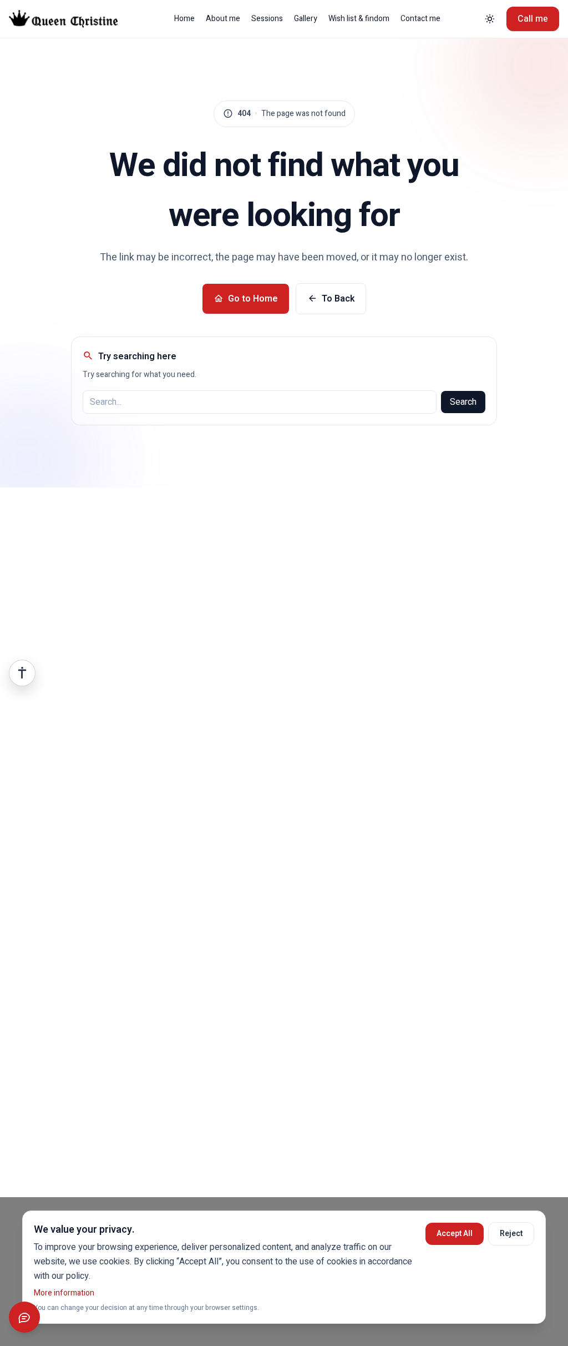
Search (463, 402)
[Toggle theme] (490, 19)
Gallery (305, 18)
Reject (511, 1233)
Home (184, 18)
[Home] (72, 19)
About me (223, 18)
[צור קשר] (24, 1317)
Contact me (420, 18)
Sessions (267, 18)
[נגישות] (22, 673)
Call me (533, 19)
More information (64, 1293)
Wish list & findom (358, 18)
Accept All (455, 1233)
